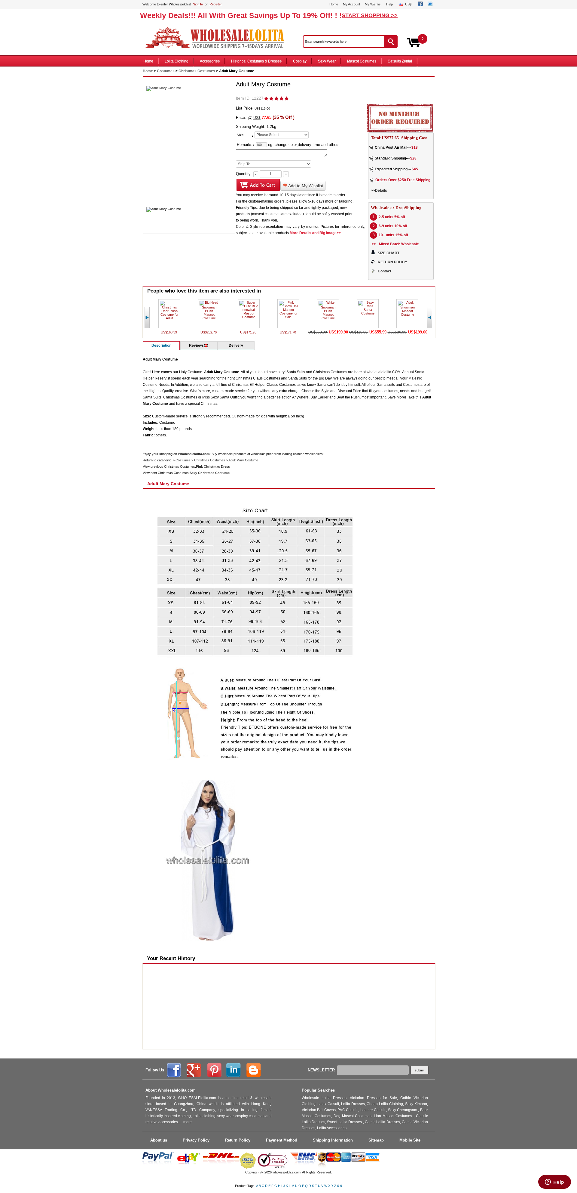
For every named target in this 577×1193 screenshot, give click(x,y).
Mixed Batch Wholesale (399, 244)
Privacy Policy (196, 1140)
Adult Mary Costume (243, 460)
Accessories (210, 61)
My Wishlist (373, 4)
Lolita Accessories (332, 1128)
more (187, 1122)
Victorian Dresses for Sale (373, 1098)
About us (158, 1140)
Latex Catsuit (328, 1104)
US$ (408, 4)
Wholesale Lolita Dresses (324, 1098)
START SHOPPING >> (370, 15)
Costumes (166, 71)
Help (389, 4)
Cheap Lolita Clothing (385, 1104)
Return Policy (237, 1140)
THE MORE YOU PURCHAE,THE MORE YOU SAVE (217, 38)
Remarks (244, 144)
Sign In (198, 4)
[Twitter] (430, 5)
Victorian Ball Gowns (319, 1110)
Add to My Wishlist (305, 185)
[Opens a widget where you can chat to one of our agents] (554, 1182)
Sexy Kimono (416, 1104)
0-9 (339, 1186)
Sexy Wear (327, 61)
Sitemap (376, 1140)
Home (333, 4)
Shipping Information (333, 1140)
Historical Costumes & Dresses (256, 61)
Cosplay (300, 61)
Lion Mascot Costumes (394, 1116)
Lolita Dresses (353, 1104)
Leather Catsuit (373, 1110)
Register (215, 4)
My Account (351, 4)
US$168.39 (169, 332)
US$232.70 (209, 332)
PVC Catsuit (347, 1110)
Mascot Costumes (361, 61)
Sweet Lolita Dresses (345, 1122)
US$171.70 (248, 332)
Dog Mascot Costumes (352, 1116)
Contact (384, 271)
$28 (413, 158)
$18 (414, 147)
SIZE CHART (388, 253)
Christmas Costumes (197, 71)
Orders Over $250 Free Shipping (402, 180)
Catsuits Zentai (400, 61)
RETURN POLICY (392, 262)
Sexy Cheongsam (403, 1110)
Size (240, 135)
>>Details (379, 190)
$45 (415, 169)
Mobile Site (409, 1140)
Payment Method (281, 1140)
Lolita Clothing (176, 61)
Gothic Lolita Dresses (382, 1122)
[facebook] (420, 5)
